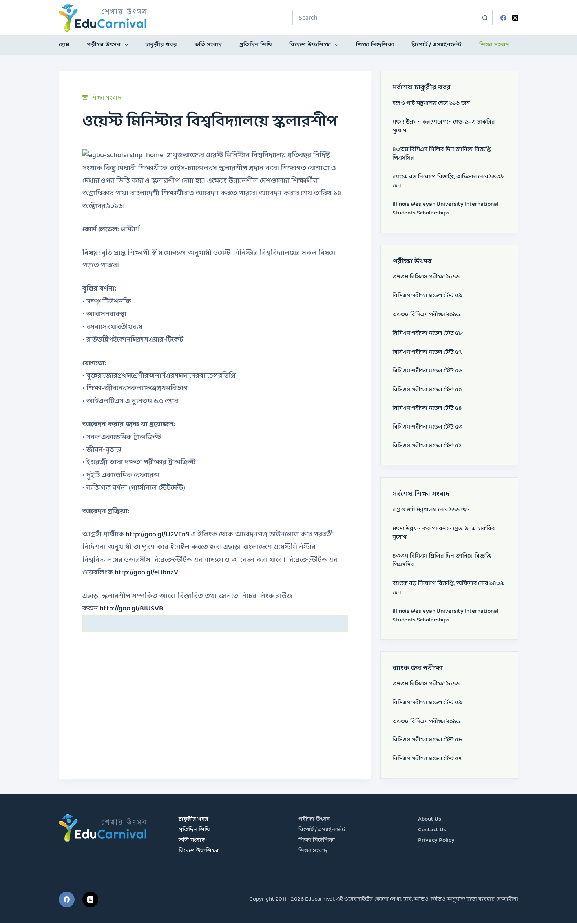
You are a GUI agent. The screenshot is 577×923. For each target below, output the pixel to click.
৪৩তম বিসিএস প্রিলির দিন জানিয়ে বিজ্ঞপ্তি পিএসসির (442, 154)
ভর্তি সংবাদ (208, 45)
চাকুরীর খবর (161, 45)
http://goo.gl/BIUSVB (131, 609)
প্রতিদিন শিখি (255, 45)
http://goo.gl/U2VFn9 (158, 535)
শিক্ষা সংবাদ (494, 45)
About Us (429, 819)
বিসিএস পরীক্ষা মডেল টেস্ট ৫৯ (427, 296)
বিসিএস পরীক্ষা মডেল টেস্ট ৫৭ (427, 352)
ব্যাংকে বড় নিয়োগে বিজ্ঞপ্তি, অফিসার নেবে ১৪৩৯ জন (448, 181)
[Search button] (484, 17)
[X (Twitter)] (515, 18)
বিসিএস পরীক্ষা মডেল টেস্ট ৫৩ (428, 427)
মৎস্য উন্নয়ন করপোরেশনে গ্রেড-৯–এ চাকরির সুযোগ (444, 126)
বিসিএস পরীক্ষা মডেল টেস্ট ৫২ (427, 446)
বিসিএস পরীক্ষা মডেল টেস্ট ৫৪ (427, 408)
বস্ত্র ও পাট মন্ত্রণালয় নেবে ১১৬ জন (431, 103)
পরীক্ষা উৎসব (104, 45)
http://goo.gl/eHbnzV (146, 573)
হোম (64, 45)
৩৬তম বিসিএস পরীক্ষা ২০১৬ (426, 315)
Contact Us (432, 830)
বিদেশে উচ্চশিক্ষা (310, 45)
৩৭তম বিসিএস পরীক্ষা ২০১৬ (426, 277)
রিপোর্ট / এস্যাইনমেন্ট (436, 45)
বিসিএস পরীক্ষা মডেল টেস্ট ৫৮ (427, 333)
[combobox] (385, 17)
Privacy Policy (436, 840)
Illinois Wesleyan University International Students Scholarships (445, 209)
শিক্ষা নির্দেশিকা (375, 45)
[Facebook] (503, 18)
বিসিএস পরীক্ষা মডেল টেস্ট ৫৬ (427, 371)
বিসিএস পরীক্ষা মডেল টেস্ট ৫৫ (427, 390)
